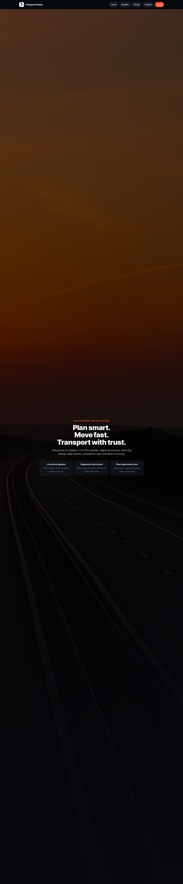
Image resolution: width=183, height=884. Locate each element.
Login (159, 4)
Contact (148, 4)
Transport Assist (34, 4)
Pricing (137, 4)
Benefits (125, 4)
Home (113, 4)
